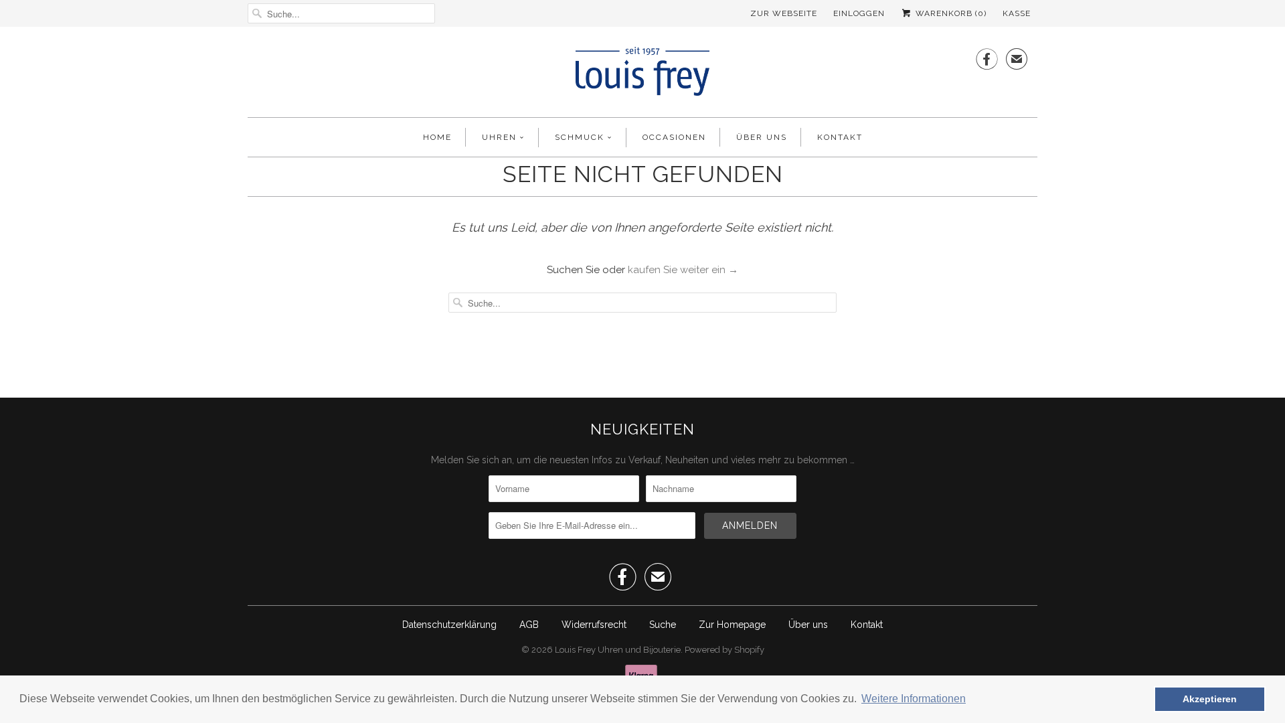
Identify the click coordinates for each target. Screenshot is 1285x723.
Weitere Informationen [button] (913, 698)
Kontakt (840, 137)
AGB (529, 624)
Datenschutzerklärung (449, 624)
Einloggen (859, 13)
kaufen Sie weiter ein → (683, 270)
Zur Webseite (783, 13)
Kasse (1017, 13)
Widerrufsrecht (594, 624)
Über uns (761, 137)
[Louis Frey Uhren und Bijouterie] (642, 75)
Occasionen (674, 137)
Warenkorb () (950, 13)
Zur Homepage (732, 624)
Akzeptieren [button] (1210, 699)
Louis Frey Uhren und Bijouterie (618, 650)
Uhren (499, 137)
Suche (662, 624)
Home (437, 137)
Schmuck (579, 137)
